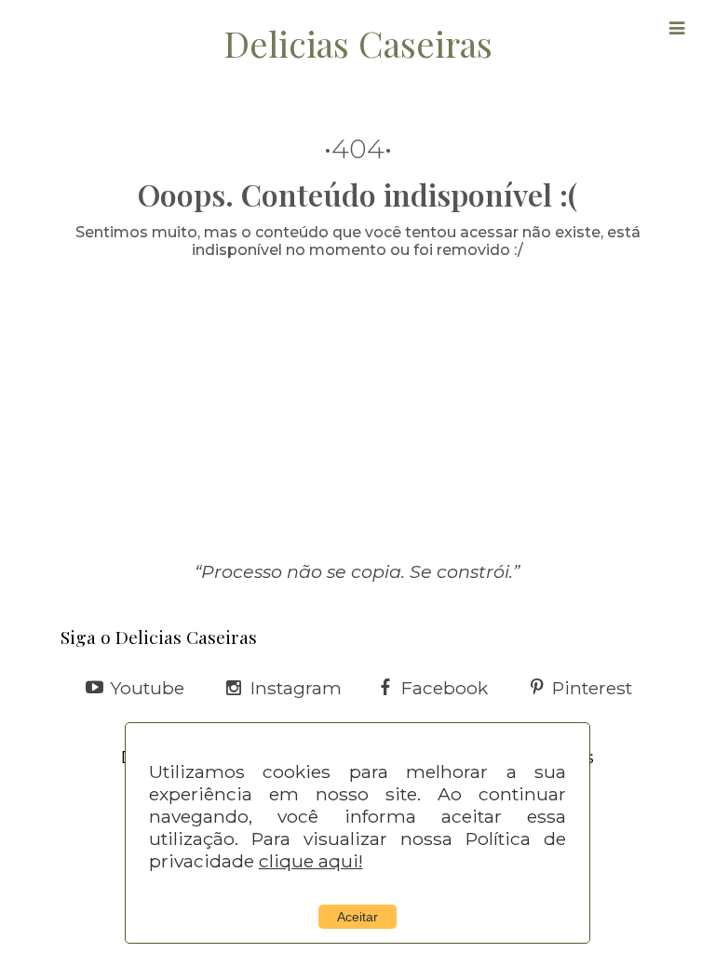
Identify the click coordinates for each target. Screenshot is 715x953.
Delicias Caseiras (357, 43)
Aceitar (357, 916)
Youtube (147, 688)
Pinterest (592, 688)
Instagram (296, 688)
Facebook (444, 688)
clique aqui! (311, 861)
